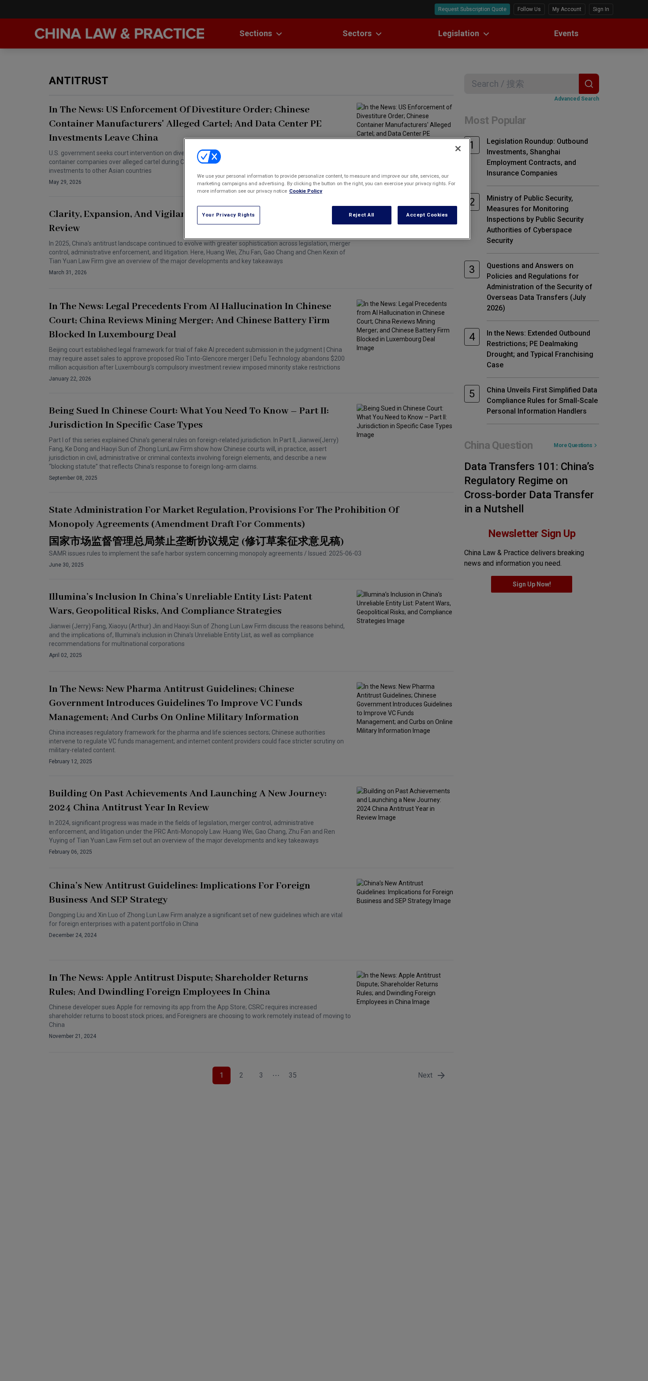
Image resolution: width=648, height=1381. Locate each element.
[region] (327, 188)
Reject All (361, 215)
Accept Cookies (427, 215)
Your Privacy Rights (228, 215)
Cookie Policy (305, 191)
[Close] (458, 148)
